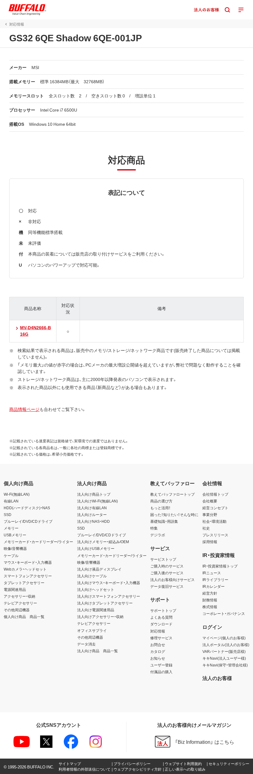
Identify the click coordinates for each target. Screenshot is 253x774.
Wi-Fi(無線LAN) (17, 494)
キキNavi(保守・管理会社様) (225, 665)
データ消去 (86, 644)
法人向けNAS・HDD (93, 521)
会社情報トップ (215, 494)
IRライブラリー (215, 579)
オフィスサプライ (92, 630)
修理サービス (161, 638)
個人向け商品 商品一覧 (24, 616)
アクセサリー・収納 (19, 596)
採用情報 (209, 541)
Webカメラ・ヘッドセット (25, 569)
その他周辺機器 (17, 609)
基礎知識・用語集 (164, 521)
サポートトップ (163, 610)
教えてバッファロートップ (172, 494)
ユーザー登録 (161, 665)
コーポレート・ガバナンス (223, 613)
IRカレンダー (213, 586)
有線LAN (11, 501)
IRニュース (211, 572)
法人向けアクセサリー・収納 (100, 616)
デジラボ (157, 535)
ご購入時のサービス (167, 566)
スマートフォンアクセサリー (28, 576)
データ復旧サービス (167, 586)
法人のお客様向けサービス (172, 579)
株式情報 (209, 606)
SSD (7, 514)
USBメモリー (15, 535)
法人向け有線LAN (92, 507)
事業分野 (209, 514)
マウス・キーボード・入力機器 (28, 562)
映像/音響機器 (15, 548)
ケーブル (11, 555)
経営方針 (209, 593)
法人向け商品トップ (93, 494)
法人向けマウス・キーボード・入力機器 (108, 582)
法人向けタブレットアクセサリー (105, 603)
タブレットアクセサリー (24, 582)
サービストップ (163, 559)
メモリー (11, 528)
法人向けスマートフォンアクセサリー (108, 596)
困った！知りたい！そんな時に (174, 514)
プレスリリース (215, 535)
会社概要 (209, 501)
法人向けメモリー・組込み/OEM (103, 541)
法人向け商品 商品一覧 (97, 650)
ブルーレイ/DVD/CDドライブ (28, 521)
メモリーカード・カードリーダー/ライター (38, 541)
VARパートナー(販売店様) (224, 651)
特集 (154, 528)
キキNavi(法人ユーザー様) (224, 658)
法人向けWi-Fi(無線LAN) (97, 501)
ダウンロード (161, 624)
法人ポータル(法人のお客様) (225, 644)
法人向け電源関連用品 (95, 609)
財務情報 (209, 600)
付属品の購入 (161, 671)
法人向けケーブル (92, 576)
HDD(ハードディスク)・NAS (27, 507)
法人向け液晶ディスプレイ (99, 569)
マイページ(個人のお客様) (224, 638)
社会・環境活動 (214, 521)
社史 (206, 528)
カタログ (157, 651)
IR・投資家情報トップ (220, 566)
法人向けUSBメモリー (95, 548)
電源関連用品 (15, 589)
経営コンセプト (215, 507)
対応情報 (157, 631)
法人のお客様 (217, 678)
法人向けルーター (92, 514)
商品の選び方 (161, 501)
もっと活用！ (160, 507)
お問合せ (157, 644)
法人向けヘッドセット (95, 589)
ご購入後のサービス (167, 572)
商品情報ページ (24, 409)
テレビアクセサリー (20, 603)
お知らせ (157, 658)
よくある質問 (161, 617)
